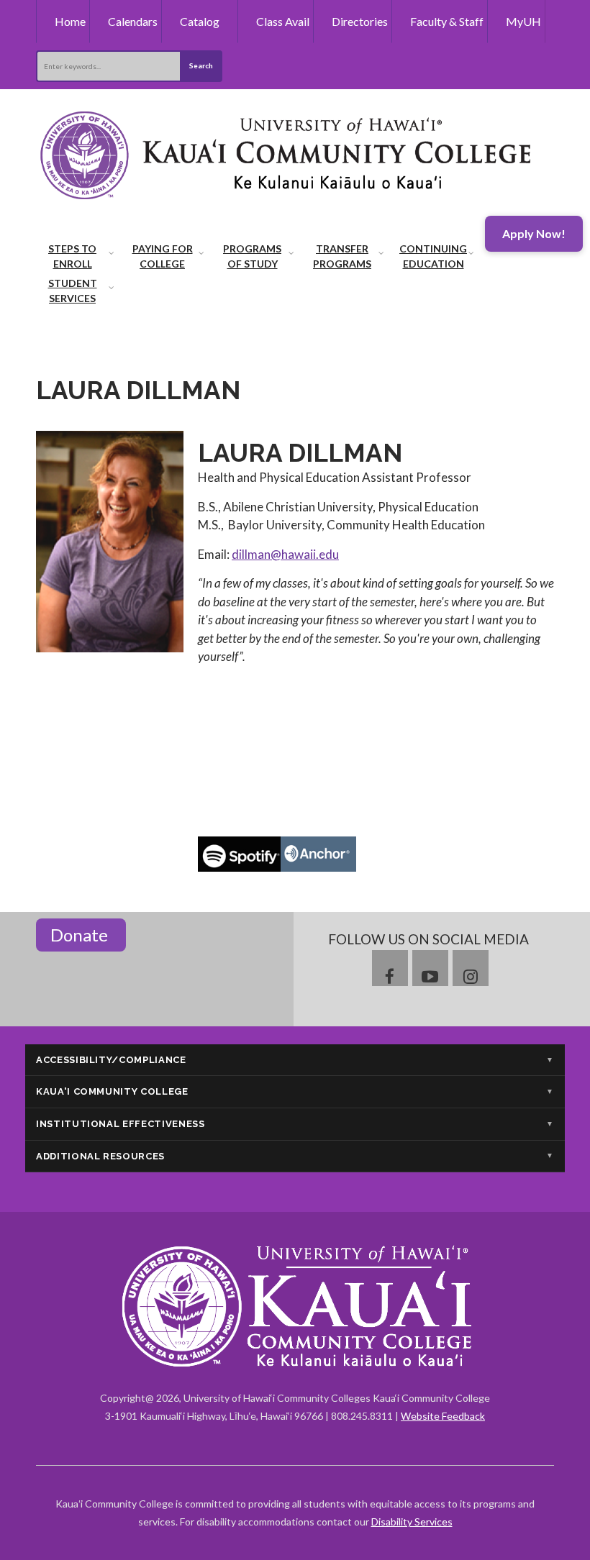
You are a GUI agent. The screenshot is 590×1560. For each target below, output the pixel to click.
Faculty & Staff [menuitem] (447, 21)
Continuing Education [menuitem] (433, 256)
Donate (81, 934)
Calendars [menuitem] (133, 21)
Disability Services (412, 1521)
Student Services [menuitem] (72, 290)
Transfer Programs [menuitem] (342, 256)
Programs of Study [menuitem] (252, 256)
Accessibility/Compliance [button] (111, 1059)
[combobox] (108, 66)
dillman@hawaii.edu (285, 554)
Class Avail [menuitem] (282, 21)
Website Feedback (443, 1416)
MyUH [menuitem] (523, 21)
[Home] (288, 153)
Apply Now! (534, 233)
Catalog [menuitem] (199, 21)
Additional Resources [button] (100, 1156)
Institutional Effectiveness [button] (120, 1123)
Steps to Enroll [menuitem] (72, 256)
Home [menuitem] (70, 21)
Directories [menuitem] (360, 21)
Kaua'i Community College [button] (112, 1091)
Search (201, 65)
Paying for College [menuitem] (162, 256)
